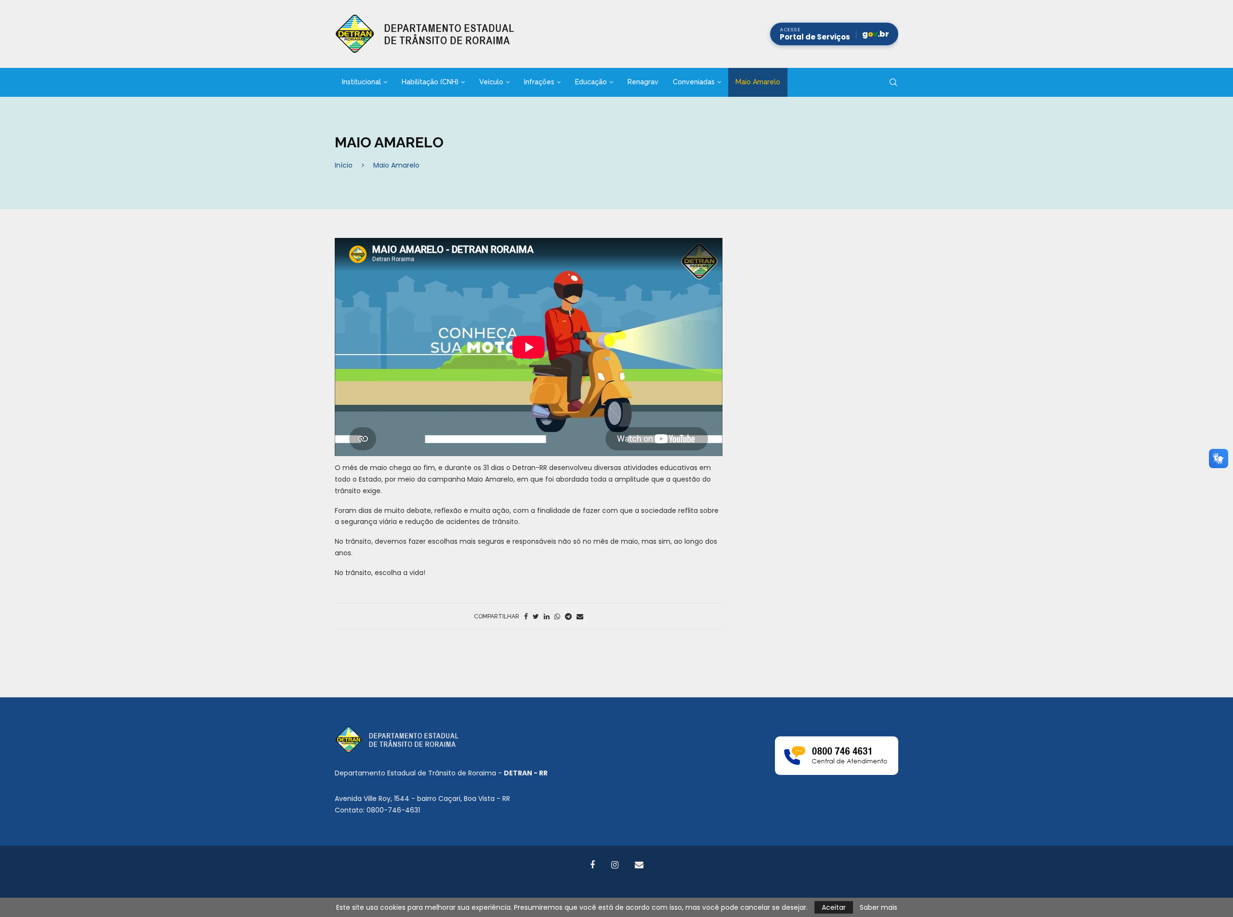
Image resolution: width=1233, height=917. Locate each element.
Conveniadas (694, 82)
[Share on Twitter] (536, 616)
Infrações (539, 82)
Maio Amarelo (757, 82)
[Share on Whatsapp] (557, 616)
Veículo (491, 82)
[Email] (639, 865)
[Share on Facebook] (526, 616)
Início (344, 165)
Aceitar (834, 907)
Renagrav (643, 82)
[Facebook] (592, 865)
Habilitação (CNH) (430, 82)
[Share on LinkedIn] (547, 616)
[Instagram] (614, 865)
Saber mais (878, 907)
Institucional (361, 82)
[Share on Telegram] (568, 616)
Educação (591, 82)
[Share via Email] (580, 616)
